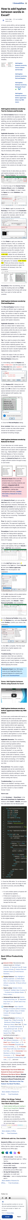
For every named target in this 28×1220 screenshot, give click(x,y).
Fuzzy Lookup (8, 994)
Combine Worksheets (16, 1026)
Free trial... (5, 496)
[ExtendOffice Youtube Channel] (9, 1197)
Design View (8, 1020)
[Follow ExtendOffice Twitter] (6, 1197)
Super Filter (17, 1031)
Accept (7, 1216)
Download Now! (14, 675)
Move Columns (21, 1008)
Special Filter (7, 1033)
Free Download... (13, 1094)
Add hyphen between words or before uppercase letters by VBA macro (20, 98)
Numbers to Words (9, 1053)
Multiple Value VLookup (18, 990)
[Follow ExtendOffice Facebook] (2, 1197)
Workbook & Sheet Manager (12, 1022)
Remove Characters (12, 1040)
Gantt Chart (15, 1042)
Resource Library (9, 1024)
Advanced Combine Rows (15, 1057)
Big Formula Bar (18, 1020)
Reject (19, 1216)
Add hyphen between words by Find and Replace (21, 76)
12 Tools (18, 1038)
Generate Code (16, 967)
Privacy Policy (10, 1212)
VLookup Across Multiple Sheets (14, 992)
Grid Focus (18, 1018)
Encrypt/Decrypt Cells (10, 1029)
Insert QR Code (12, 1049)
